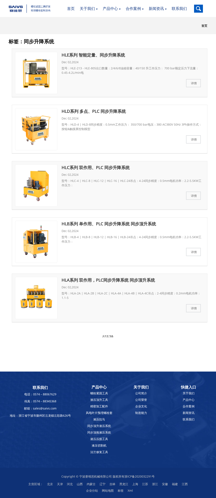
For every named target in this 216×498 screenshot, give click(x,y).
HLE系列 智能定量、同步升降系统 (93, 55)
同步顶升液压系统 (99, 426)
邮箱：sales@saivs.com (40, 408)
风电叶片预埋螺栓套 (99, 413)
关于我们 (188, 393)
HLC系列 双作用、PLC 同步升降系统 (96, 167)
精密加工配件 (99, 406)
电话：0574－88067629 (40, 394)
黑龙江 (123, 484)
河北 (70, 484)
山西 (80, 484)
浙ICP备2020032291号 (139, 476)
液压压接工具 (99, 439)
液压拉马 (99, 419)
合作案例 (188, 406)
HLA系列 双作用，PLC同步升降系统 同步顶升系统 (108, 280)
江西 (185, 484)
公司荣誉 (141, 400)
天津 (60, 484)
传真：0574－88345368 (40, 401)
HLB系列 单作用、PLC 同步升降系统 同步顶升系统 (109, 224)
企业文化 (141, 406)
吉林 (112, 484)
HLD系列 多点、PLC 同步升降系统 (94, 111)
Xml (130, 491)
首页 (204, 26)
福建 (175, 484)
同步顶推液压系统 (99, 432)
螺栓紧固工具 (99, 393)
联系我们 (188, 419)
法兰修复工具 (99, 452)
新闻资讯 (188, 413)
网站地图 (108, 491)
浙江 (155, 484)
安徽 (165, 484)
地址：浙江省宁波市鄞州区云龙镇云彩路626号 (40, 415)
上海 (135, 484)
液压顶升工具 (99, 400)
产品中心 (188, 400)
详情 (194, 83)
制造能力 (141, 413)
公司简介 (141, 393)
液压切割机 (99, 445)
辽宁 (102, 484)
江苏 (145, 484)
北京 (50, 484)
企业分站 (92, 491)
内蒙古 (91, 484)
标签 (121, 491)
